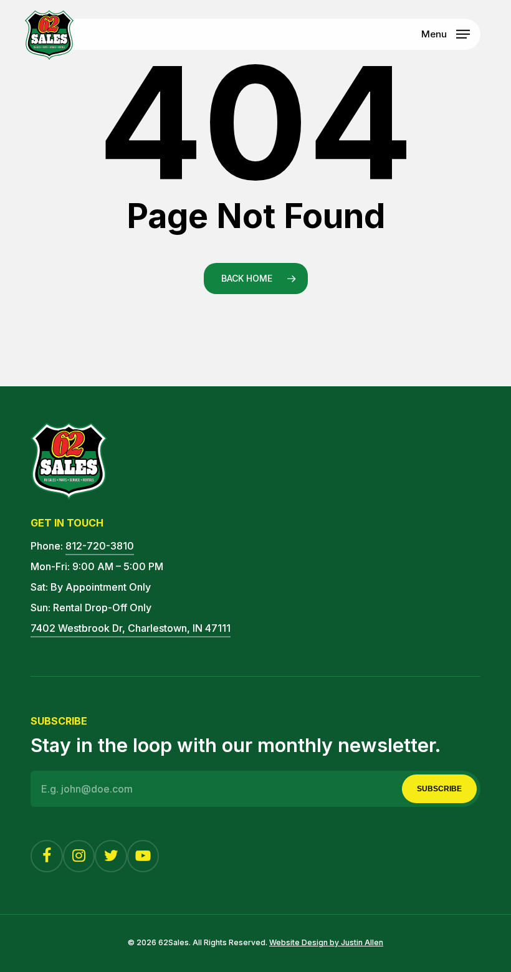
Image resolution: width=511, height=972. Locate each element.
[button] (445, 32)
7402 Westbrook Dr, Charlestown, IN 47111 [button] (131, 628)
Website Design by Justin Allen (326, 942)
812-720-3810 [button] (99, 546)
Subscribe (439, 788)
